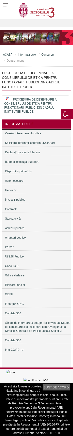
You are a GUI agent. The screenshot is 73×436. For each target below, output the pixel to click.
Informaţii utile (27, 54)
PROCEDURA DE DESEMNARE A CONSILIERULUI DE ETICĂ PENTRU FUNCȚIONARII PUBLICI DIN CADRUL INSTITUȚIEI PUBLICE (30, 105)
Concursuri (48, 54)
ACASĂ (7, 54)
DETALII (54, 433)
